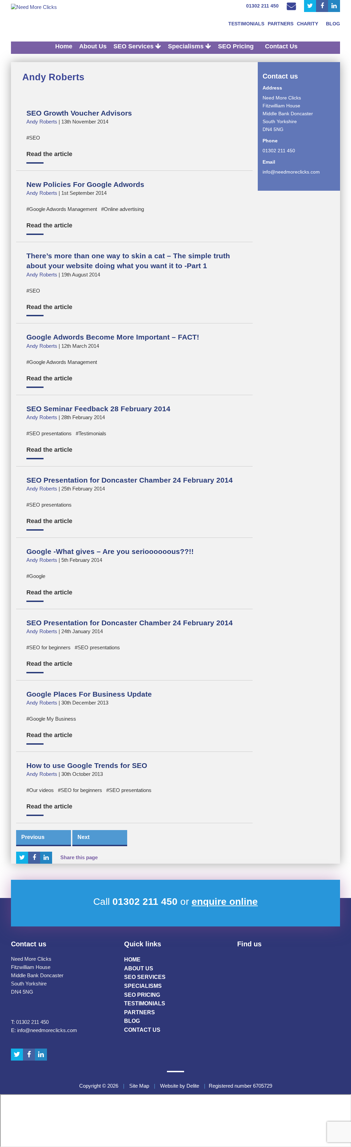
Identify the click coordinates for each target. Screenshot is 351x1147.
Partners (280, 23)
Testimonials (246, 23)
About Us (93, 46)
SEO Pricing (236, 46)
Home (63, 46)
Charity (307, 23)
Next (83, 837)
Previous (33, 837)
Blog (333, 23)
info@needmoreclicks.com (291, 172)
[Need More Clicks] (45, 7)
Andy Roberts (53, 77)
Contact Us (281, 46)
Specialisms (186, 46)
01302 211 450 (262, 6)
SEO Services (134, 46)
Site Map (139, 1086)
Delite (192, 1086)
